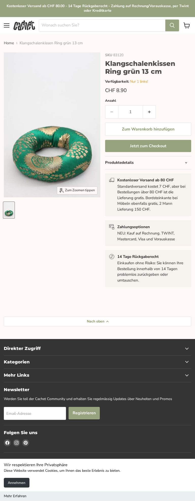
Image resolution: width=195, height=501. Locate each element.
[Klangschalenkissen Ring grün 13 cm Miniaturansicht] (8, 210)
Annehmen (16, 483)
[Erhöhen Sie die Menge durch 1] (149, 112)
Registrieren (84, 413)
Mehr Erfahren (15, 496)
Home (9, 43)
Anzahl (110, 101)
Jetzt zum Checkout (148, 146)
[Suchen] (172, 25)
